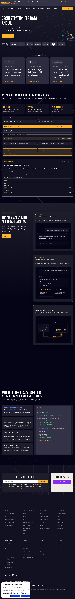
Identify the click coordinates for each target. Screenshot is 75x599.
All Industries (60, 528)
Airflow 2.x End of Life (28, 557)
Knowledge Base (61, 543)
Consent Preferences (27, 581)
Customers (27, 8)
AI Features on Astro (10, 519)
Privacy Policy (21, 488)
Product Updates (26, 525)
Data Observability (44, 516)
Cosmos (25, 513)
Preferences (6, 596)
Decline (15, 596)
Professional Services (28, 522)
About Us (42, 543)
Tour (6, 531)
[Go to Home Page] (8, 8)
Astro (6, 516)
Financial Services (61, 513)
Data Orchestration (44, 519)
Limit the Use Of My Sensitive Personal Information (36, 585)
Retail (58, 519)
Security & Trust (9, 525)
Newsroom (42, 548)
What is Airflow (26, 543)
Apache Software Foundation (38, 589)
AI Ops (41, 513)
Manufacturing (60, 522)
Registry (25, 516)
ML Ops (42, 525)
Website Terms (27, 488)
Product (19, 8)
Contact (42, 554)
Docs (34, 8)
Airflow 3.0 (25, 548)
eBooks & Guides (9, 546)
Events (6, 554)
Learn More (6, 236)
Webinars (7, 551)
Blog (6, 548)
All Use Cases (43, 531)
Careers (42, 551)
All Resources (8, 567)
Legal (6, 581)
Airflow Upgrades (27, 551)
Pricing (55, 8)
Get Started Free (68, 8)
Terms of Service (17, 581)
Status (59, 546)
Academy (7, 543)
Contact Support (61, 548)
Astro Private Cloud (9, 522)
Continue (43, 481)
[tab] (37, 126)
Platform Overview (9, 513)
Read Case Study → (9, 81)
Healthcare (60, 525)
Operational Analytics (45, 528)
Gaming (59, 516)
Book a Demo (62, 481)
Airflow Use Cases (27, 554)
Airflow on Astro (26, 546)
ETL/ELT (42, 522)
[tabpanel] (37, 178)
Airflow (48, 8)
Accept (25, 596)
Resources (40, 8)
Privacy (10, 581)
